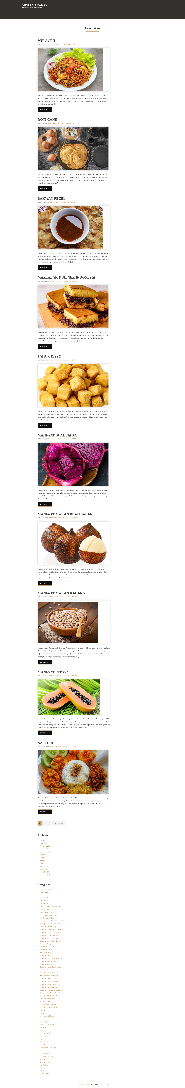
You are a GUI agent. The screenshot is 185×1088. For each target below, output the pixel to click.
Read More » (44, 109)
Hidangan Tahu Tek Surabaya (50, 996)
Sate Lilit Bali (44, 1059)
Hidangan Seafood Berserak (49, 984)
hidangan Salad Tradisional (49, 976)
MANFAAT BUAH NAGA (57, 435)
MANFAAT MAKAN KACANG (61, 593)
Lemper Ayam (44, 1019)
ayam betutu (44, 892)
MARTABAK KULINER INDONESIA (66, 277)
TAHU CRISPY (49, 356)
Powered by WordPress (83, 1084)
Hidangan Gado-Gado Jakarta (50, 941)
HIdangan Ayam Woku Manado (50, 924)
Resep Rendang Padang (48, 1048)
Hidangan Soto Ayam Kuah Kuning (51, 990)
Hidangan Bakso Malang (48, 927)
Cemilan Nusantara (46, 909)
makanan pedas (45, 1022)
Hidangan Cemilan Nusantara (50, 935)
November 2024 (45, 875)
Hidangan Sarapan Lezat (48, 978)
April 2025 (43, 860)
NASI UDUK (47, 743)
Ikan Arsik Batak (45, 1001)
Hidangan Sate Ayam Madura (49, 981)
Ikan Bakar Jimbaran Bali (48, 1004)
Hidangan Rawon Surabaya (49, 973)
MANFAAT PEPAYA (53, 672)
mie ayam (43, 1027)
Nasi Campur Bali (45, 1033)
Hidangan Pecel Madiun (48, 970)
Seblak (42, 1071)
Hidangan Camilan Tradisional (50, 932)
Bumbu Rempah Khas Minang (50, 906)
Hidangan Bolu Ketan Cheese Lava (51, 929)
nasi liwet (43, 1039)
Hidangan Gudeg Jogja (47, 944)
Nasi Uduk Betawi (45, 1042)
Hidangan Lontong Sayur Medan (51, 958)
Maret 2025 (43, 863)
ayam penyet (44, 895)
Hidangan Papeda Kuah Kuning (50, 967)
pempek (42, 1045)
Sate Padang (44, 1065)
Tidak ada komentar (68, 44)
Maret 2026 (43, 843)
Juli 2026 (42, 840)
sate (41, 1050)
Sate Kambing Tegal (46, 1056)
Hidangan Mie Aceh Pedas (49, 961)
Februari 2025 (44, 866)
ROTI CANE (47, 119)
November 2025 (45, 846)
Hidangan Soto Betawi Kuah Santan (52, 993)
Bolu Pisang (44, 901)
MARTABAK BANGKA (47, 1025)
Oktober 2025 (44, 849)
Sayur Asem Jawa (45, 1068)
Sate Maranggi (45, 1062)
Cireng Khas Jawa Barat (48, 915)
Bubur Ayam (44, 903)
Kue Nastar (43, 1013)
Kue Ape (42, 1010)
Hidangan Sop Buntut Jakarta (50, 987)
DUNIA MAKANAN (34, 5)
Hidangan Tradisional (47, 999)
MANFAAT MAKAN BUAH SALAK (65, 514)
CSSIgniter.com (104, 1084)
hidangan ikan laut (46, 952)
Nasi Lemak (44, 1036)
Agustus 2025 (44, 855)
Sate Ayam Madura (46, 1053)
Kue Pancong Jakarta (47, 1016)
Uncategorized (54, 44)
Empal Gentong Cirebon (48, 918)
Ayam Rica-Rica (45, 898)
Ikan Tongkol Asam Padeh (48, 1007)
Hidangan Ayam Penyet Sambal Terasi (53, 921)
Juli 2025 (42, 857)
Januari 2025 (44, 869)
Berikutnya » (58, 823)
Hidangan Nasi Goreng (47, 964)
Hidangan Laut (45, 955)
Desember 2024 (45, 872)
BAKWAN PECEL (52, 198)
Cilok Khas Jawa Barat (47, 912)
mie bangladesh (45, 1030)
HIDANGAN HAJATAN (47, 950)
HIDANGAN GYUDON (47, 947)
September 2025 (45, 852)
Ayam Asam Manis (46, 889)
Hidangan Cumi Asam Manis (49, 938)
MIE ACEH (46, 41)
